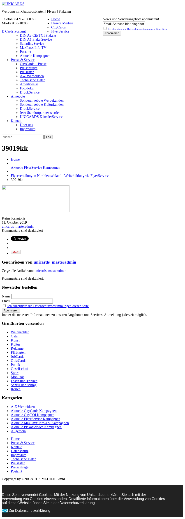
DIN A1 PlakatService (36, 39)
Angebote (18, 96)
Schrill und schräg (24, 385)
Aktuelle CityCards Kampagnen (34, 411)
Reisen (16, 389)
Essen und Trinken (24, 381)
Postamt (25, 52)
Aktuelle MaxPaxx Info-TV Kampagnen (40, 423)
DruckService (29, 92)
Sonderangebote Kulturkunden (42, 104)
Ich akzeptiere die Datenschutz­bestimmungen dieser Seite (137, 29)
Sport (14, 373)
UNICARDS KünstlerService (41, 117)
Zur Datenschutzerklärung (29, 510)
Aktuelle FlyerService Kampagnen (35, 167)
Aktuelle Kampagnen (35, 56)
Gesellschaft (19, 369)
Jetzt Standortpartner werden (40, 113)
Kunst (15, 340)
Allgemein (18, 431)
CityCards (58, 27)
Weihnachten (20, 332)
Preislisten (27, 72)
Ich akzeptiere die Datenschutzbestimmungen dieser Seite (48, 306)
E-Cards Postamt (14, 31)
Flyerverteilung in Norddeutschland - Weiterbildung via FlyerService (60, 176)
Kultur (15, 344)
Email (6, 301)
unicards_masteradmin (18, 226)
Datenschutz (19, 451)
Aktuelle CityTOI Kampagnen (32, 415)
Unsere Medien (62, 23)
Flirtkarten (18, 352)
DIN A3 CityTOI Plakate (38, 35)
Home (55, 19)
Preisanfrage (28, 68)
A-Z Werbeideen (32, 76)
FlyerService (60, 31)
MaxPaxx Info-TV (33, 47)
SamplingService (32, 43)
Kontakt (16, 121)
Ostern (15, 336)
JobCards (17, 356)
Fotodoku (27, 88)
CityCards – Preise (33, 64)
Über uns (26, 125)
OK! (5, 510)
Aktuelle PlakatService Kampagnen (36, 427)
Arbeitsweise (29, 84)
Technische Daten (32, 80)
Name (6, 296)
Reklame (17, 348)
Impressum (27, 129)
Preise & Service (23, 60)
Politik (15, 365)
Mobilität (17, 377)
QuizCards (18, 360)
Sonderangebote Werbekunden (42, 100)
